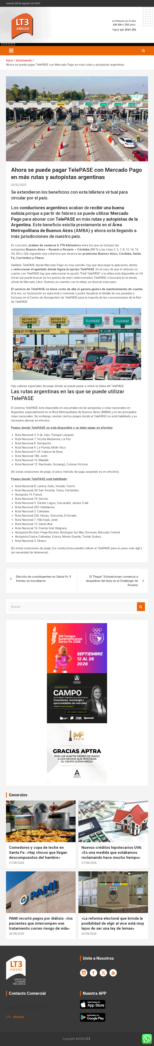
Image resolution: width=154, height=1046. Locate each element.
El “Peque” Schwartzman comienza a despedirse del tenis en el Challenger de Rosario (112, 581)
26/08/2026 (16, 933)
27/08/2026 (16, 862)
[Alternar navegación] (11, 50)
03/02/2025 (18, 184)
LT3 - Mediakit (15, 1017)
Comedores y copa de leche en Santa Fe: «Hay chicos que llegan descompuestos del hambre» (38, 852)
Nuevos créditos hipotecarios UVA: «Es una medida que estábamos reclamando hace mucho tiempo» (111, 852)
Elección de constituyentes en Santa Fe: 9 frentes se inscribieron (43, 579)
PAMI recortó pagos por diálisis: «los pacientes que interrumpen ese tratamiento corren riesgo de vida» (41, 923)
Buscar (141, 606)
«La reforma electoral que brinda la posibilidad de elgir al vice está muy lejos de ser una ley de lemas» (112, 923)
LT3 (87, 1039)
